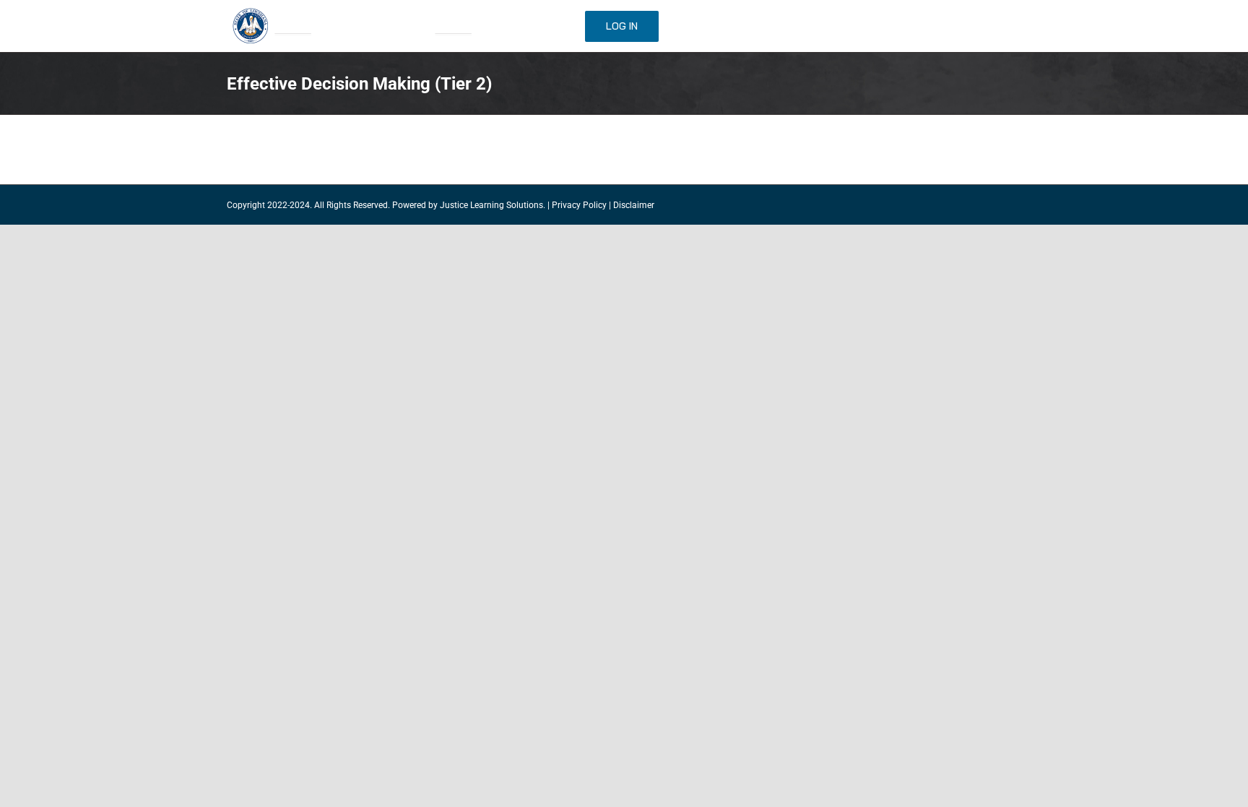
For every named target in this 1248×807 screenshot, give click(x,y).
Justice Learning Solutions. (492, 205)
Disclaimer (633, 205)
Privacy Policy (579, 205)
